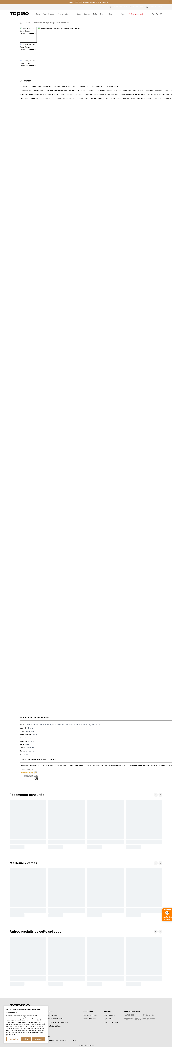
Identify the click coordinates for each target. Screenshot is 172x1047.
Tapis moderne (109, 1015)
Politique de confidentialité (53, 1019)
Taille (95, 14)
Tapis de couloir (49, 14)
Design (102, 14)
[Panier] (160, 14)
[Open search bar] (153, 14)
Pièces (78, 14)
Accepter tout (38, 1039)
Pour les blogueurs (90, 1015)
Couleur (87, 14)
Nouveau (112, 14)
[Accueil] (21, 23)
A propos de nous (51, 1015)
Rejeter (26, 1039)
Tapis (38, 14)
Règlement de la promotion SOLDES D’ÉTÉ (60, 1040)
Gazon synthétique (65, 14)
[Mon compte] (157, 14)
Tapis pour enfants (111, 1022)
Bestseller (122, 14)
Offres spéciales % (136, 14)
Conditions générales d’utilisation (56, 1022)
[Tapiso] (19, 14)
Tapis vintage (108, 1019)
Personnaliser (13, 1039)
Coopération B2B (89, 1019)
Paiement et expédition (52, 1026)
